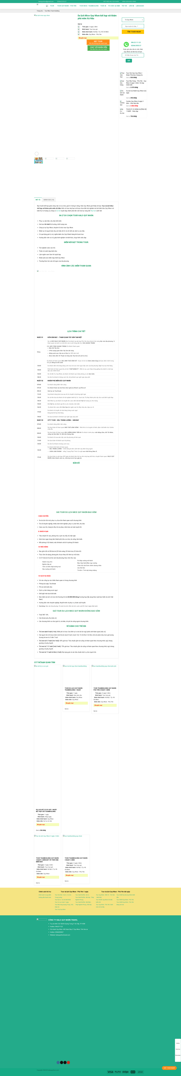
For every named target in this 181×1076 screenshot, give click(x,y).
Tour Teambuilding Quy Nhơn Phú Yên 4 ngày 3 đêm (105, 696)
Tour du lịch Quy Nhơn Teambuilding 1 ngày (73, 696)
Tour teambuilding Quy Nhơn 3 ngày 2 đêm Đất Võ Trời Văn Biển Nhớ (47, 866)
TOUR (52, 6)
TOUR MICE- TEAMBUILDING (89, 6)
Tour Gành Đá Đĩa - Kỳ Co (82, 901)
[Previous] (37, 85)
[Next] (71, 85)
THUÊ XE (103, 6)
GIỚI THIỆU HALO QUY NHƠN (111, 1)
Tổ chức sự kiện (114, 6)
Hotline (178, 1043)
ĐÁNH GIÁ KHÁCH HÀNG (129, 1)
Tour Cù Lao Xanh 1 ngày (62, 908)
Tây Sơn (93, 211)
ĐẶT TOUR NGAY (169, 1068)
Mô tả (38, 200)
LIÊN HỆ (131, 6)
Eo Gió (58, 211)
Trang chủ (40, 11)
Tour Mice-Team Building (52, 11)
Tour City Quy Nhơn (60, 916)
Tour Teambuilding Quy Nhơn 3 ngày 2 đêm (76, 866)
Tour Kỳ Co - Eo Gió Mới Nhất (63, 906)
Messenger (178, 1055)
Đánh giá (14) (49, 200)
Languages (140, 6)
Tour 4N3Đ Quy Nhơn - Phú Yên (125, 906)
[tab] (38, 199)
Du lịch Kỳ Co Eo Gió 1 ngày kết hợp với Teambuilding (46, 817)
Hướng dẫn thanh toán (45, 904)
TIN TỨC (124, 6)
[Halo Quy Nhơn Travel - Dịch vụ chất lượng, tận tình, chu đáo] (40, 6)
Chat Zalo (178, 1049)
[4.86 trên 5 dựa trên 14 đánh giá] (98, 22)
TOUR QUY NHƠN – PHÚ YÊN (66, 6)
